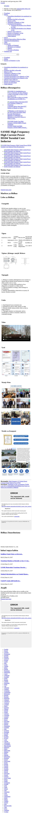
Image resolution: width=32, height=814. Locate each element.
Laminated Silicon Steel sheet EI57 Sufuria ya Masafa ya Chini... (17, 107)
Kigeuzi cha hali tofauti (14, 34)
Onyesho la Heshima (13, 50)
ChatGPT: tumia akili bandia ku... (10, 581)
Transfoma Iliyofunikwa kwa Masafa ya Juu (16, 78)
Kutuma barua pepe (6, 599)
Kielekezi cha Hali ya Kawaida (16, 19)
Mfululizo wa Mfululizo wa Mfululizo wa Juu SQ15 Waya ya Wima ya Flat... (17, 117)
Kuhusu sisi (7, 44)
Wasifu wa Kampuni (13, 45)
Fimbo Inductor (12, 36)
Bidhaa (6, 14)
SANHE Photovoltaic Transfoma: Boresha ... (14, 567)
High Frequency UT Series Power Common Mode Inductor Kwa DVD (14, 482)
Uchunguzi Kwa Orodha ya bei (9, 596)
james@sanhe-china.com (23, 8)
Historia (10, 48)
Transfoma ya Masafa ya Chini (16, 22)
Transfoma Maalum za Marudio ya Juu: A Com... (15, 561)
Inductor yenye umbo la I (14, 31)
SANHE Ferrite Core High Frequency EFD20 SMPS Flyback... (17, 126)
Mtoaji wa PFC (12, 21)
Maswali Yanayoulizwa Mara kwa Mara (15, 39)
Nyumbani (7, 13)
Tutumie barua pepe (6, 189)
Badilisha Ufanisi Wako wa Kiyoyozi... (12, 554)
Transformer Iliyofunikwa (14, 24)
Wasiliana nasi (8, 51)
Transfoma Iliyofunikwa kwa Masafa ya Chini (16, 76)
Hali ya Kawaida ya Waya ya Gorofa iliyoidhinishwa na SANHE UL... (17, 98)
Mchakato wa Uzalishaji (14, 47)
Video (5, 42)
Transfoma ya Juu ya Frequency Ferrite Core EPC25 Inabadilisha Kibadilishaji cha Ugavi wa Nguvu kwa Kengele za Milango (15, 486)
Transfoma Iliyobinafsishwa (11, 40)
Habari (6, 37)
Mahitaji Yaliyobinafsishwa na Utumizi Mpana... (15, 574)
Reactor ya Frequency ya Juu (15, 33)
